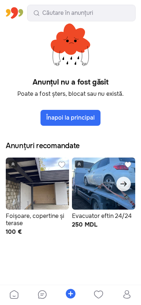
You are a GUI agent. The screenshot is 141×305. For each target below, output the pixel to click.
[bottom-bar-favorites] (99, 295)
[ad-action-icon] (62, 165)
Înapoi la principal (70, 117)
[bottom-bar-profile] (127, 295)
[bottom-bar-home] (14, 295)
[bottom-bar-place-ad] (70, 295)
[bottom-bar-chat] (42, 295)
